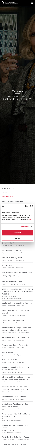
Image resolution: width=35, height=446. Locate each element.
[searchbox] (17, 192)
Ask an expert (20, 362)
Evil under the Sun (8, 243)
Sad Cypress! (7, 265)
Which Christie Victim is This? (13, 202)
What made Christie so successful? (15, 337)
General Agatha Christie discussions (11, 277)
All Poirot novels (21, 284)
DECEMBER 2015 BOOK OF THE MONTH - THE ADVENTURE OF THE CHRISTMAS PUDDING (17, 291)
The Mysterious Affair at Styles (13, 320)
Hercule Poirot (20, 245)
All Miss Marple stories (23, 332)
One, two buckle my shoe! (12, 258)
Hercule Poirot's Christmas (12, 250)
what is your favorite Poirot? (12, 282)
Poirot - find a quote (9, 360)
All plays (19, 355)
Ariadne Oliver (21, 315)
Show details (25, 226)
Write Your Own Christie (23, 439)
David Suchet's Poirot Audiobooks (14, 397)
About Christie (20, 305)
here (29, 219)
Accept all (17, 232)
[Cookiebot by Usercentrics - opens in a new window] (25, 206)
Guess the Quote (20, 323)
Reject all (17, 238)
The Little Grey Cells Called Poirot (15, 437)
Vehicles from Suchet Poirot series (15, 345)
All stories (19, 372)
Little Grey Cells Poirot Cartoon (14, 444)
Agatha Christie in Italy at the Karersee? (17, 303)
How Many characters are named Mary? (17, 273)
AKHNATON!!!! (7, 352)
